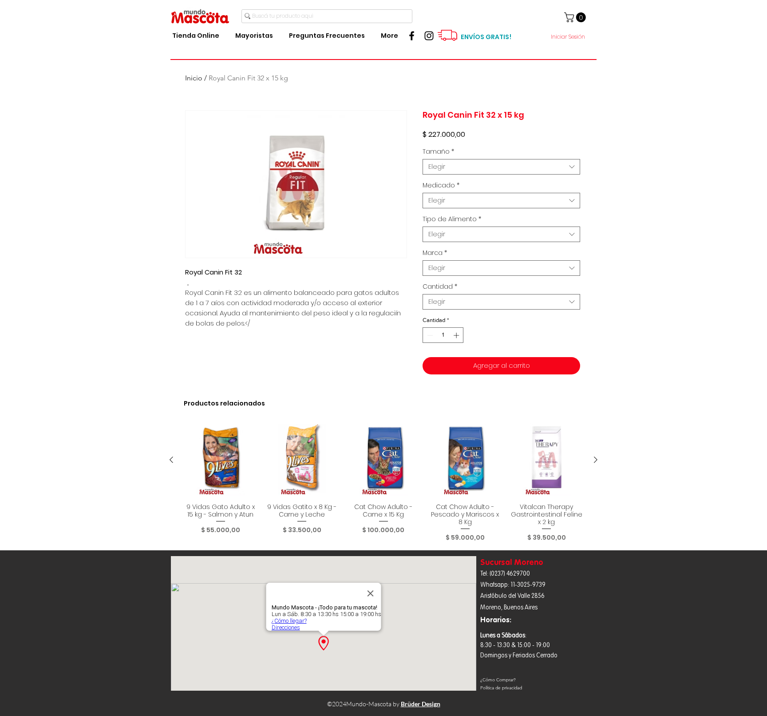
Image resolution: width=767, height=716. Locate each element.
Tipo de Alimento (452, 219)
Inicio (193, 78)
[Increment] (457, 335)
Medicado (441, 185)
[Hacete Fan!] (412, 36)
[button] (576, 17)
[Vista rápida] (220, 460)
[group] (383, 483)
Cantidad (440, 286)
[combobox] (501, 167)
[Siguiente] (595, 459)
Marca (435, 253)
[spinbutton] (443, 335)
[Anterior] (171, 459)
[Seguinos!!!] (429, 36)
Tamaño (438, 151)
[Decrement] (429, 335)
